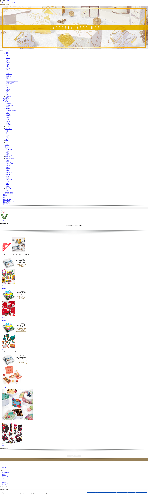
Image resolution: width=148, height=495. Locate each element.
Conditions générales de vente (5, 472)
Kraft (7, 136)
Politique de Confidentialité (5, 473)
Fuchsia (7, 130)
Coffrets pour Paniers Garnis (8, 128)
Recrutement (3, 474)
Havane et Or (8, 168)
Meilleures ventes (4, 467)
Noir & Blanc (8, 117)
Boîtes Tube (7, 118)
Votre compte (2, 478)
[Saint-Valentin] (8, 308)
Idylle (7, 91)
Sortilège (7, 85)
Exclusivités (3, 204)
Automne (7, 151)
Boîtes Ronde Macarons (9, 115)
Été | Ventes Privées (8, 188)
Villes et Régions (8, 148)
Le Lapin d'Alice (8, 76)
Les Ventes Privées (6, 157)
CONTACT (8, 0)
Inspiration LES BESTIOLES (7, 199)
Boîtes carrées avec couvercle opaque (11, 109)
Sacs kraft (7, 144)
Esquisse (7, 69)
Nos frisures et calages (9, 83)
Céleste (7, 60)
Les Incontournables (8, 96)
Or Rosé (7, 138)
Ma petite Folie (8, 89)
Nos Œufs (7, 80)
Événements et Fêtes (8, 154)
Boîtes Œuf (7, 119)
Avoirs (2, 481)
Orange (7, 131)
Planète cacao (8, 62)
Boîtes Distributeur (8, 123)
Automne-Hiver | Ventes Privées (9, 158)
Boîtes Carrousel (8, 124)
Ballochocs (7, 106)
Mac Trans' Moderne (9, 114)
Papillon (7, 77)
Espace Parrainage (4, 484)
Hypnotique (7, 161)
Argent (7, 137)
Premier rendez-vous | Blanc (9, 187)
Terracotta (7, 63)
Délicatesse (7, 184)
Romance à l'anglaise (9, 86)
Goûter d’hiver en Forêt (9, 172)
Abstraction (7, 153)
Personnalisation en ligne (6, 98)
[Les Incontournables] (12, 376)
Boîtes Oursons (7, 125)
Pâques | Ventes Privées (8, 173)
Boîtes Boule (8, 120)
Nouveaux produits (4, 466)
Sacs (6, 142)
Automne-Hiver (7, 53)
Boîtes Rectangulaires (7, 126)
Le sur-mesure (5, 195)
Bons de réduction (4, 482)
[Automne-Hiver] (18, 244)
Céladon (7, 175)
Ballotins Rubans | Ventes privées (9, 191)
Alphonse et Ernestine (9, 74)
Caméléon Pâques (8, 79)
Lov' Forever (8, 185)
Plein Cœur (7, 186)
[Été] (8, 341)
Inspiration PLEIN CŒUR (6, 203)
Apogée (7, 55)
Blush (7, 94)
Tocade (7, 87)
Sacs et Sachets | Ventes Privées (9, 193)
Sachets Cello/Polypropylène (8, 141)
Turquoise (7, 135)
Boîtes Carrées (7, 108)
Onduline (7, 167)
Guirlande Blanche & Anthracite (10, 163)
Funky (7, 54)
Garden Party (8, 75)
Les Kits (4, 194)
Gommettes (7, 177)
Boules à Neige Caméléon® (8, 155)
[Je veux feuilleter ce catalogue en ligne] (15, 263)
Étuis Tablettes (6, 139)
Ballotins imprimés (8, 103)
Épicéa (7, 57)
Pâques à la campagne (9, 179)
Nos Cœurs (7, 92)
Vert (6, 132)
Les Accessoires (5, 100)
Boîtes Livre (7, 122)
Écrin (7, 70)
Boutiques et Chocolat (9, 149)
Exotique (7, 73)
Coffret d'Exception (8, 183)
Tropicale (7, 181)
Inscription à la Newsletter (5, 476)
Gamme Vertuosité (5, 99)
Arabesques (7, 112)
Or (6, 133)
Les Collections (5, 52)
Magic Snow (8, 165)
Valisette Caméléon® (7, 156)
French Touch (8, 64)
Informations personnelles (5, 483)
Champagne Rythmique (9, 162)
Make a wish (8, 61)
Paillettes (7, 170)
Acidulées (7, 113)
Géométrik (7, 176)
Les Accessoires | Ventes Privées (9, 192)
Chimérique (7, 67)
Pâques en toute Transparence (10, 82)
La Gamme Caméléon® (6, 146)
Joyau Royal (8, 58)
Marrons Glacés (7, 140)
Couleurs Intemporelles (8, 129)
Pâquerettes (7, 178)
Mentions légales (4, 471)
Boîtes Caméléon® (7, 147)
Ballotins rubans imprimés (9, 105)
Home (2, 196)
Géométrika (7, 171)
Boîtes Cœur (8, 121)
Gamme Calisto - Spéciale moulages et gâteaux (12, 81)
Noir (7, 134)
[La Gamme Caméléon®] (17, 404)
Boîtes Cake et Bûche (7, 107)
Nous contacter (4, 475)
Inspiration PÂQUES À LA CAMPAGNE (8, 201)
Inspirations (4, 197)
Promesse (7, 66)
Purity (7, 180)
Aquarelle (7, 95)
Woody (7, 71)
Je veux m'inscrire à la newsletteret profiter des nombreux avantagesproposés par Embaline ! (74, 456)
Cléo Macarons (8, 116)
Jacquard (7, 65)
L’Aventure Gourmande (9, 68)
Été (6, 93)
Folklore (7, 78)
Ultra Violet (7, 59)
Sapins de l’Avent (7, 145)
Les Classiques (5, 101)
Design (7, 190)
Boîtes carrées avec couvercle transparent (11, 110)
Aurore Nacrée (8, 166)
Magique (7, 160)
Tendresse (7, 90)
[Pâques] (8, 276)
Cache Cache (8, 174)
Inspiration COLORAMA (6, 200)
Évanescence (8, 189)
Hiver (7, 152)
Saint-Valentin (7, 84)
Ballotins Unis (8, 102)
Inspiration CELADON (6, 202)
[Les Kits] (12, 433)
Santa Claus (7, 164)
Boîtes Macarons (7, 111)
